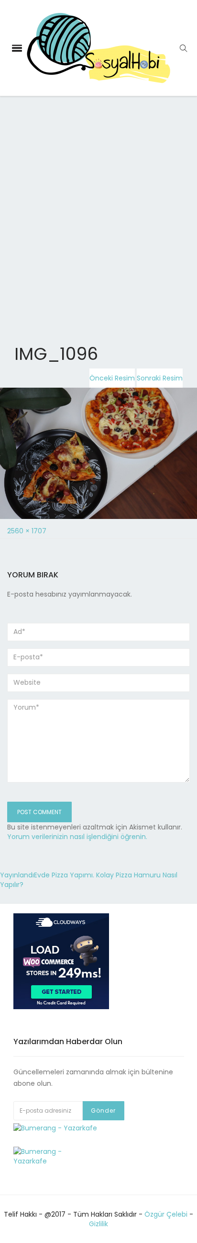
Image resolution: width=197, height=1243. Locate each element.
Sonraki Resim (160, 378)
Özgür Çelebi (165, 1214)
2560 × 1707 (26, 531)
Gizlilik (98, 1224)
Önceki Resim (112, 378)
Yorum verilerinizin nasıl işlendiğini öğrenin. (77, 836)
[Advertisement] (98, 199)
